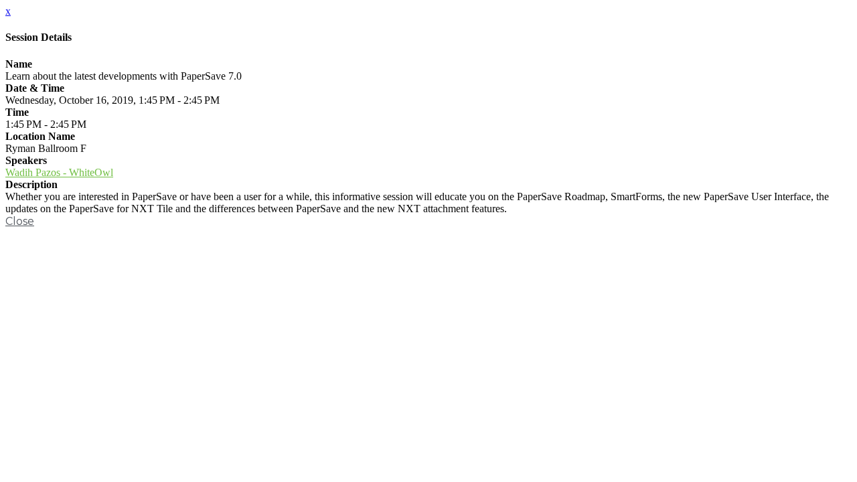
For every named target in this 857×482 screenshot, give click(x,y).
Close (19, 221)
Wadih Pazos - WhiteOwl (59, 172)
